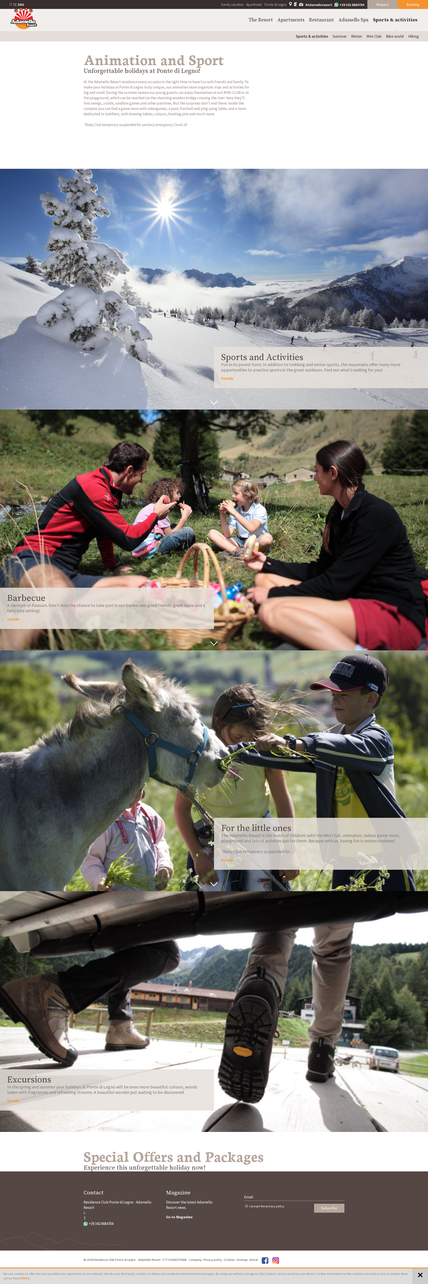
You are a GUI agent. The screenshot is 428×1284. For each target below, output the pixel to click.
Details (227, 378)
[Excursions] (214, 1011)
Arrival (253, 1260)
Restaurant (321, 20)
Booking (412, 4)
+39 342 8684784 (352, 4)
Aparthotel (254, 4)
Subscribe (329, 1208)
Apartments (291, 20)
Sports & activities (395, 20)
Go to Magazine (179, 1217)
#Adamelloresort (318, 4)
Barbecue (26, 598)
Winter (356, 36)
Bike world (395, 36)
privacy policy (275, 1206)
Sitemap (242, 1260)
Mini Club (373, 36)
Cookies (229, 1260)
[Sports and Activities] (214, 289)
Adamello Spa (353, 20)
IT (11, 4)
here (25, 1278)
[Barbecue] (214, 530)
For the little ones (256, 828)
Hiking (413, 36)
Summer (340, 36)
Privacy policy (213, 1260)
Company (195, 1260)
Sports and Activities (262, 357)
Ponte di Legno (276, 4)
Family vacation (232, 4)
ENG (21, 4)
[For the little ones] (214, 770)
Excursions (29, 1079)
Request (382, 4)
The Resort (261, 20)
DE (15, 4)
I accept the (266, 1206)
